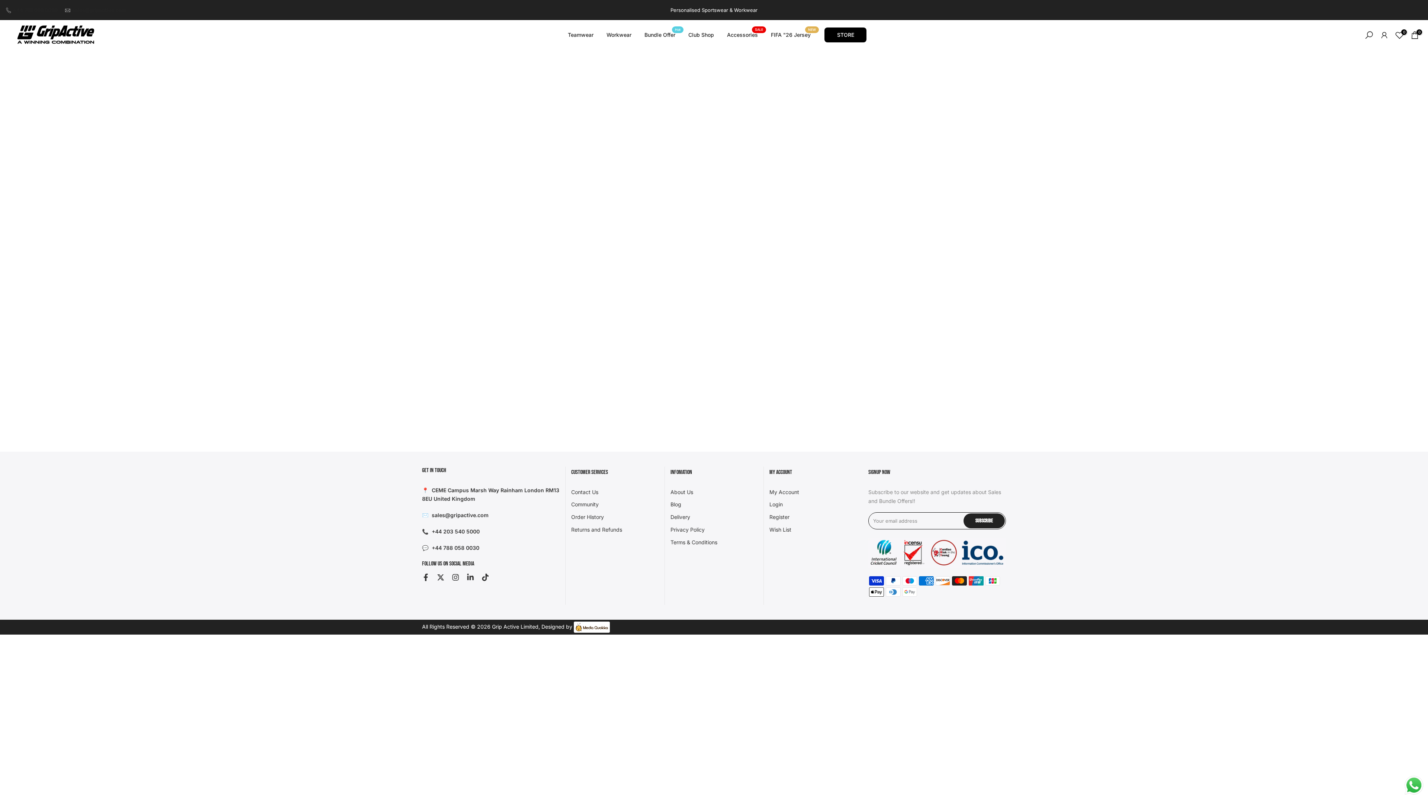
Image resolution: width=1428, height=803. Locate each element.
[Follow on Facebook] (426, 577)
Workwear (619, 35)
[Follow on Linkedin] (470, 577)
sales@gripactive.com (99, 10)
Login (776, 504)
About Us (681, 492)
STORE (845, 35)
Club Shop (701, 35)
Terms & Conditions (693, 542)
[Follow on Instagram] (455, 577)
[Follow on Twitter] (440, 577)
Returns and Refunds (596, 529)
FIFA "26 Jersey (793, 34)
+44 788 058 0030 (35, 10)
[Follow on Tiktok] (485, 577)
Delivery (680, 517)
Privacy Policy (687, 529)
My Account (784, 492)
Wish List (780, 529)
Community (585, 504)
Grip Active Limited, (516, 626)
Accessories (745, 34)
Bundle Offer (662, 34)
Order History (587, 517)
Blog (675, 504)
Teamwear (581, 35)
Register (779, 517)
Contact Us (584, 492)
